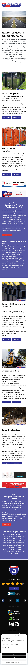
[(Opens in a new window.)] (14, 593)
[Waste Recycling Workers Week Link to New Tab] (14, 612)
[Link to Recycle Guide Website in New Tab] (14, 618)
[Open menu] (24, 5)
